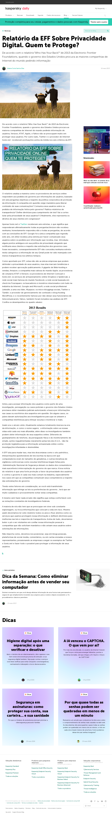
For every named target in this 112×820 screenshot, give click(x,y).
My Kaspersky (100, 8)
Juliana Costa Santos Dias (15, 68)
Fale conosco (9, 808)
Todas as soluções (12, 776)
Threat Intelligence (90, 789)
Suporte (40, 15)
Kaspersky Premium (12, 773)
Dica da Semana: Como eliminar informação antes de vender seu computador (35, 582)
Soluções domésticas (13, 761)
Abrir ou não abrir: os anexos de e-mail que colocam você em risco (97, 182)
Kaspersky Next (63, 768)
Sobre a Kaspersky (19, 808)
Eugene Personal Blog (18, 812)
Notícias (7, 31)
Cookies (41, 803)
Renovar (20, 15)
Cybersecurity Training (91, 785)
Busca (108, 31)
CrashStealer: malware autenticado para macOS (93, 207)
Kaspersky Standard (12, 766)
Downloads (30, 15)
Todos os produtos (38, 777)
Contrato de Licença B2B (73, 801)
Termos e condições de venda (29, 803)
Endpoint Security (90, 778)
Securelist (8, 812)
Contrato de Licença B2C (13, 803)
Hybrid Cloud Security (91, 782)
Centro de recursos (53, 15)
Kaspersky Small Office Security (42, 768)
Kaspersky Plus (10, 769)
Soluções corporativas (92, 761)
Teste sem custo (98, 22)
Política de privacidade (44, 801)
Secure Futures (77, 15)
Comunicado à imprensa (54, 808)
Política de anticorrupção (58, 801)
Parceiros (28, 808)
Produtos (9, 15)
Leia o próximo (9, 570)
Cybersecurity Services (91, 769)
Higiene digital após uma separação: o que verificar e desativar (28, 645)
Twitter (23, 224)
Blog (65, 15)
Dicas (29, 633)
